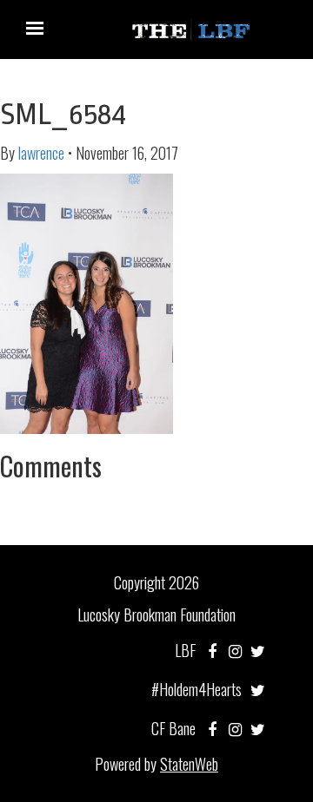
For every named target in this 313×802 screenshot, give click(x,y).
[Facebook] (212, 650)
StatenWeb (189, 764)
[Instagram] (235, 650)
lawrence (41, 152)
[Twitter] (258, 650)
